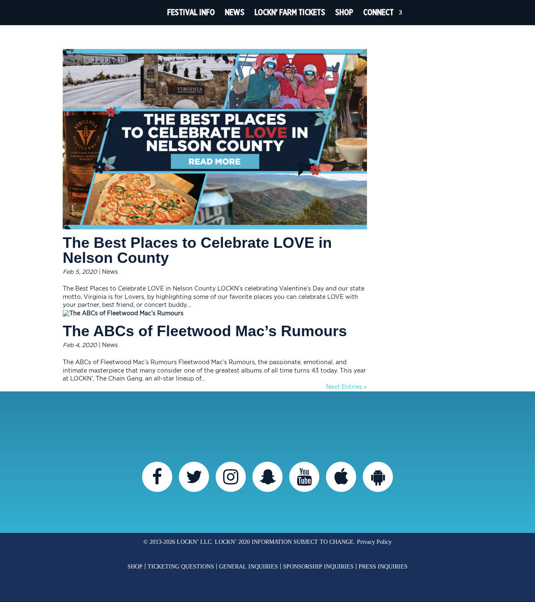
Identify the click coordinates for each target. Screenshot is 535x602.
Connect (378, 12)
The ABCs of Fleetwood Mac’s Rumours (205, 331)
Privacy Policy (374, 542)
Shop (344, 12)
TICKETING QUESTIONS (181, 566)
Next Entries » (346, 387)
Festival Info (191, 12)
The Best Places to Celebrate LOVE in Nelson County (197, 250)
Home (146, 12)
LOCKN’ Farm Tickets (290, 12)
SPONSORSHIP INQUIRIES (318, 566)
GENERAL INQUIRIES (248, 566)
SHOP (135, 566)
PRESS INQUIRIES (383, 566)
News (235, 12)
